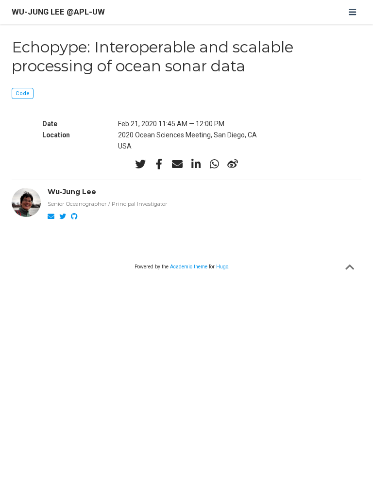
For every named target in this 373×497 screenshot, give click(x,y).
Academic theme (188, 267)
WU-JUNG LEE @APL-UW (58, 12)
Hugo (222, 267)
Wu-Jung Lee (72, 192)
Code (23, 93)
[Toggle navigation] (352, 11)
